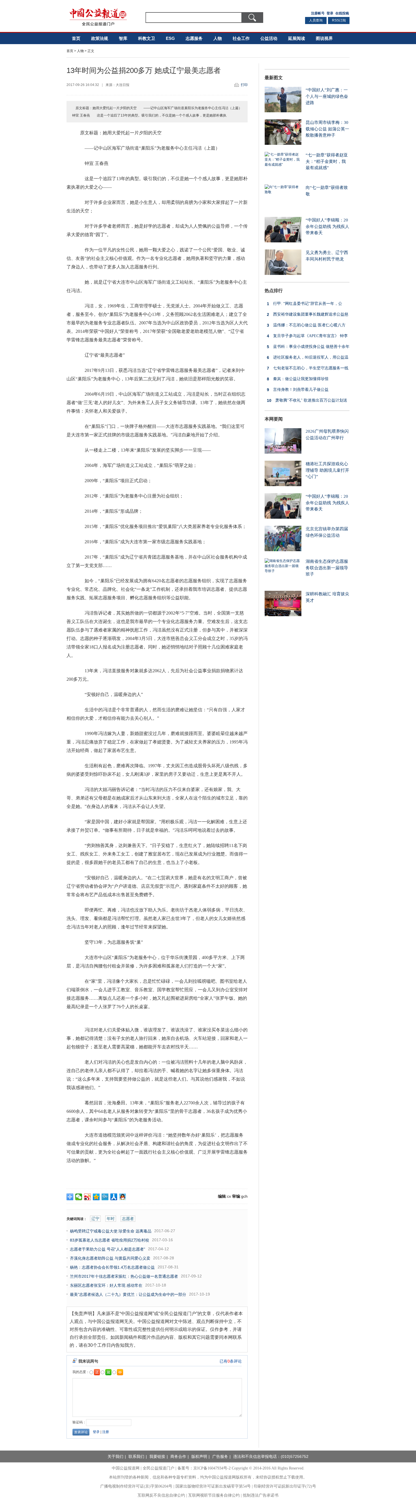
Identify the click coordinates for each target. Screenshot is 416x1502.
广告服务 (220, 1456)
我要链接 (157, 1456)
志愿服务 (194, 38)
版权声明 (199, 1456)
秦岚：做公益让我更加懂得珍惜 (298, 379)
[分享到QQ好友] (122, 1196)
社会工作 (241, 38)
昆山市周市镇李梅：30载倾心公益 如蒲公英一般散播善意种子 (327, 128)
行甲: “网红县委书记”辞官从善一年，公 (304, 303)
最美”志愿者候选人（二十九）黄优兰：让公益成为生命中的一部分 (128, 1294)
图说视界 (324, 38)
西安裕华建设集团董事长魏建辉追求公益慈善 (306, 315)
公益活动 (268, 38)
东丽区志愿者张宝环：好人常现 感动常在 (106, 1285)
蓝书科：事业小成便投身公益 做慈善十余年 (308, 346)
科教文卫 (146, 38)
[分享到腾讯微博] (105, 1196)
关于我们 (115, 1456)
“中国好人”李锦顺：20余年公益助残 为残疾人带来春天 (327, 226)
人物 (217, 38)
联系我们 (136, 1456)
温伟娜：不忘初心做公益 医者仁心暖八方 (306, 325)
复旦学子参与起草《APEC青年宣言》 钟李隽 (306, 337)
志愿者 (128, 1218)
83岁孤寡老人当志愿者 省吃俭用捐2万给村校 (109, 1240)
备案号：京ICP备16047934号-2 (204, 1468)
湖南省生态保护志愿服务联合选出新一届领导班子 (327, 567)
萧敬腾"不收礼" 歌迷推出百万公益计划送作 (306, 401)
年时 (111, 1218)
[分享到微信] (78, 1196)
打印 (244, 85)
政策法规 (99, 38)
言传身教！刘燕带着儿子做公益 (298, 389)
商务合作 (178, 1456)
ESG (170, 38)
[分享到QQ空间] (96, 1196)
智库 (123, 38)
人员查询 (316, 20)
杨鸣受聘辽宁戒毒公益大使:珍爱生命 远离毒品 (110, 1231)
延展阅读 (296, 38)
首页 (76, 38)
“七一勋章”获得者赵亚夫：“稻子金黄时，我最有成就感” (327, 161)
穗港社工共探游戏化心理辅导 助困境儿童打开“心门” (327, 470)
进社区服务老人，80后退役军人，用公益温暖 (306, 358)
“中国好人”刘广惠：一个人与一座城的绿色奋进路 (327, 96)
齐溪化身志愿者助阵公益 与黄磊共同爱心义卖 (110, 1258)
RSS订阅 (339, 20)
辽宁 (95, 1218)
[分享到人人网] (113, 1196)
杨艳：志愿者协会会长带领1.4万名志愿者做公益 (112, 1267)
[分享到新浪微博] (87, 1196)
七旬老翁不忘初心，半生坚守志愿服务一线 (307, 368)
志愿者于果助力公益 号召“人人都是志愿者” (107, 1249)
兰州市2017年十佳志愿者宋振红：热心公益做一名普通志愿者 (124, 1276)
